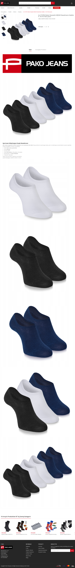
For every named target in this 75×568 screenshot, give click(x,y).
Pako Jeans (4, 532)
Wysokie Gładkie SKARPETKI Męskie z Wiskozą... (7, 534)
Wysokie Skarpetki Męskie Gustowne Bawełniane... (66, 534)
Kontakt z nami (29, 553)
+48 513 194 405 (4, 554)
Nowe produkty (41, 548)
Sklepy (27, 557)
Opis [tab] (30, 49)
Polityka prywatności (30, 552)
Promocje (40, 546)
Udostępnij (44, 27)
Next (3, 38)
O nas (27, 548)
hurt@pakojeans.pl (4, 556)
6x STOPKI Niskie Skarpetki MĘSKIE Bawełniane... (36, 534)
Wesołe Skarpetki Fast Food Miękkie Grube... (22, 534)
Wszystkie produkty (42, 552)
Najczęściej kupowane (42, 550)
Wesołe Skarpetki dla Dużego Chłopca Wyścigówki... (51, 534)
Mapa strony (28, 555)
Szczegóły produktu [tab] (40, 49)
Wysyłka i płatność (29, 550)
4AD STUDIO (26, 565)
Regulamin (28, 546)
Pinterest (48, 27)
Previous (3, 13)
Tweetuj (46, 27)
